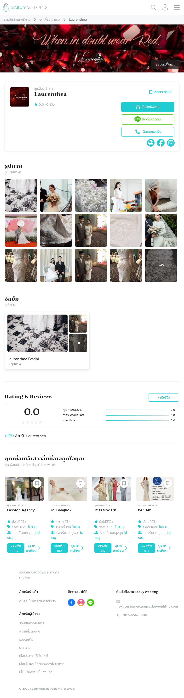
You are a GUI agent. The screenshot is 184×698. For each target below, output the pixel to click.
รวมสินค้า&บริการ (31, 623)
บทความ (24, 647)
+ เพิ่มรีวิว (164, 397)
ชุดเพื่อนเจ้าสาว (49, 19)
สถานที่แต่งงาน (29, 631)
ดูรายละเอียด (31, 548)
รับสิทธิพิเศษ (151, 106)
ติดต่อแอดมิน (151, 119)
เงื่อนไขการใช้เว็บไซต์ (33, 656)
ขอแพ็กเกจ (16, 548)
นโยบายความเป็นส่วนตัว (35, 672)
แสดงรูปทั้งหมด (165, 64)
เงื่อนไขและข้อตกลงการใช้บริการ (41, 664)
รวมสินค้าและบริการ (17, 19)
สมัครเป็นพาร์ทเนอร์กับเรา (37, 601)
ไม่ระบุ (32, 527)
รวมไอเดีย (26, 639)
